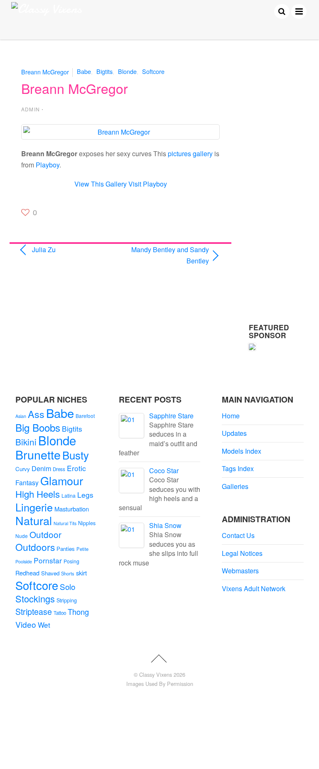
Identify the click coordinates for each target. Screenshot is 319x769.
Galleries (235, 486)
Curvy (22, 469)
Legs (85, 494)
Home (231, 415)
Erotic (76, 468)
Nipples (87, 523)
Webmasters (240, 570)
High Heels (37, 493)
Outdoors (35, 547)
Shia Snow (165, 525)
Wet (44, 624)
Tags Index (238, 468)
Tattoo (60, 612)
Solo (67, 586)
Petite (82, 548)
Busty (75, 454)
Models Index (241, 451)
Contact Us (238, 535)
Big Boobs (37, 427)
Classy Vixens (155, 674)
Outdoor (45, 534)
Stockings (35, 598)
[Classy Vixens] (46, 8)
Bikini (26, 441)
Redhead (27, 572)
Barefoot (85, 415)
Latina (68, 495)
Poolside (23, 561)
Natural (33, 520)
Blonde (127, 71)
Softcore (153, 71)
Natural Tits (65, 523)
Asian (20, 416)
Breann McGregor (45, 71)
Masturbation (71, 508)
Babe (84, 71)
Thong (78, 611)
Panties (65, 549)
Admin (30, 109)
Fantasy (27, 482)
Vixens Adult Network (253, 588)
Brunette (38, 454)
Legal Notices (242, 553)
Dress (59, 469)
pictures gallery (190, 153)
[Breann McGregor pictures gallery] (120, 132)
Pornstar (48, 560)
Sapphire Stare (171, 415)
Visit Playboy (147, 184)
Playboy (47, 165)
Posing (71, 561)
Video (25, 624)
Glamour (61, 480)
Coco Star (164, 470)
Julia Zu (44, 249)
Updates (234, 433)
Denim (41, 468)
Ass (36, 414)
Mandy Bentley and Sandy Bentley (168, 255)
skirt (81, 572)
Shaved (50, 573)
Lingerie (34, 506)
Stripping (66, 600)
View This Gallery (100, 184)
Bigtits (104, 71)
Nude (21, 535)
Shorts (67, 573)
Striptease (33, 611)
